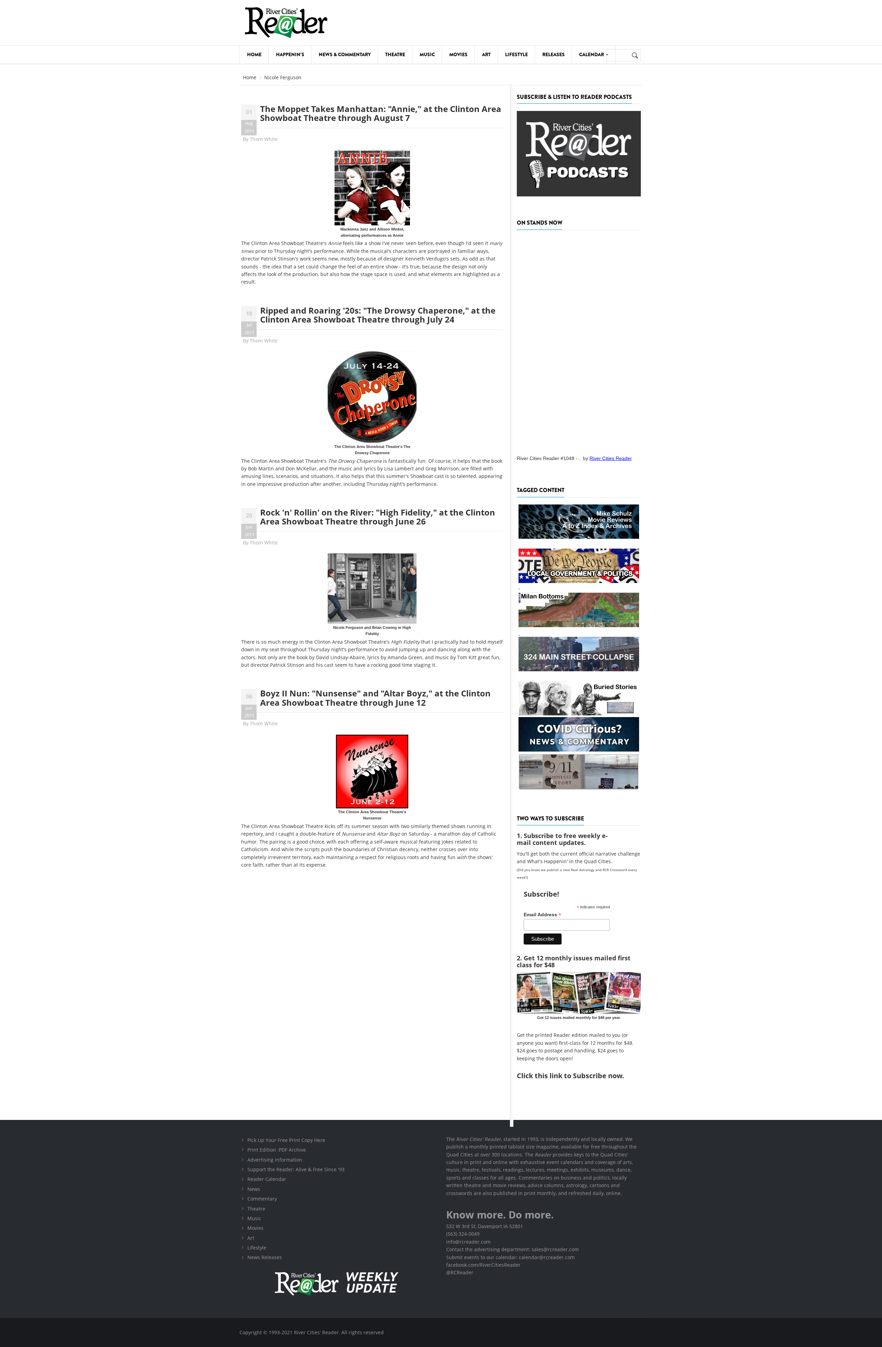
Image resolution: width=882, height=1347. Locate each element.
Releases (553, 54)
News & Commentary (345, 54)
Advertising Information (274, 1159)
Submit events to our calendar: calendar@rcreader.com (510, 1257)
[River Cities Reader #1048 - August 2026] (579, 340)
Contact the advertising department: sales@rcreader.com (512, 1249)
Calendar (592, 54)
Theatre (395, 54)
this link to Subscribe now (578, 1075)
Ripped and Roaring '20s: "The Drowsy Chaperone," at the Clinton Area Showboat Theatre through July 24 (377, 315)
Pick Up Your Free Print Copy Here (286, 1140)
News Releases (264, 1257)
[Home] (285, 22)
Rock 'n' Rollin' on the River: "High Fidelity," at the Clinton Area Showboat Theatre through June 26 (377, 517)
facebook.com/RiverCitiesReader (483, 1265)
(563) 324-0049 (463, 1234)
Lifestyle (516, 54)
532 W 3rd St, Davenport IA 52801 (484, 1226)
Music (427, 54)
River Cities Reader (610, 458)
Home (254, 54)
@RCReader (459, 1272)
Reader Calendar (266, 1179)
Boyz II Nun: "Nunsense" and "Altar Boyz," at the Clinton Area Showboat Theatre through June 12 (375, 697)
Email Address (542, 914)
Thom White (264, 139)
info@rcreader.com (468, 1241)
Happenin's (290, 54)
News (253, 1189)
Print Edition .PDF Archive (276, 1149)
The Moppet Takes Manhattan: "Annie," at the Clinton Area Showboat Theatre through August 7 (380, 113)
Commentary (262, 1198)
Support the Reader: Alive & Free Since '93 (296, 1169)
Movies (458, 54)
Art (486, 54)
